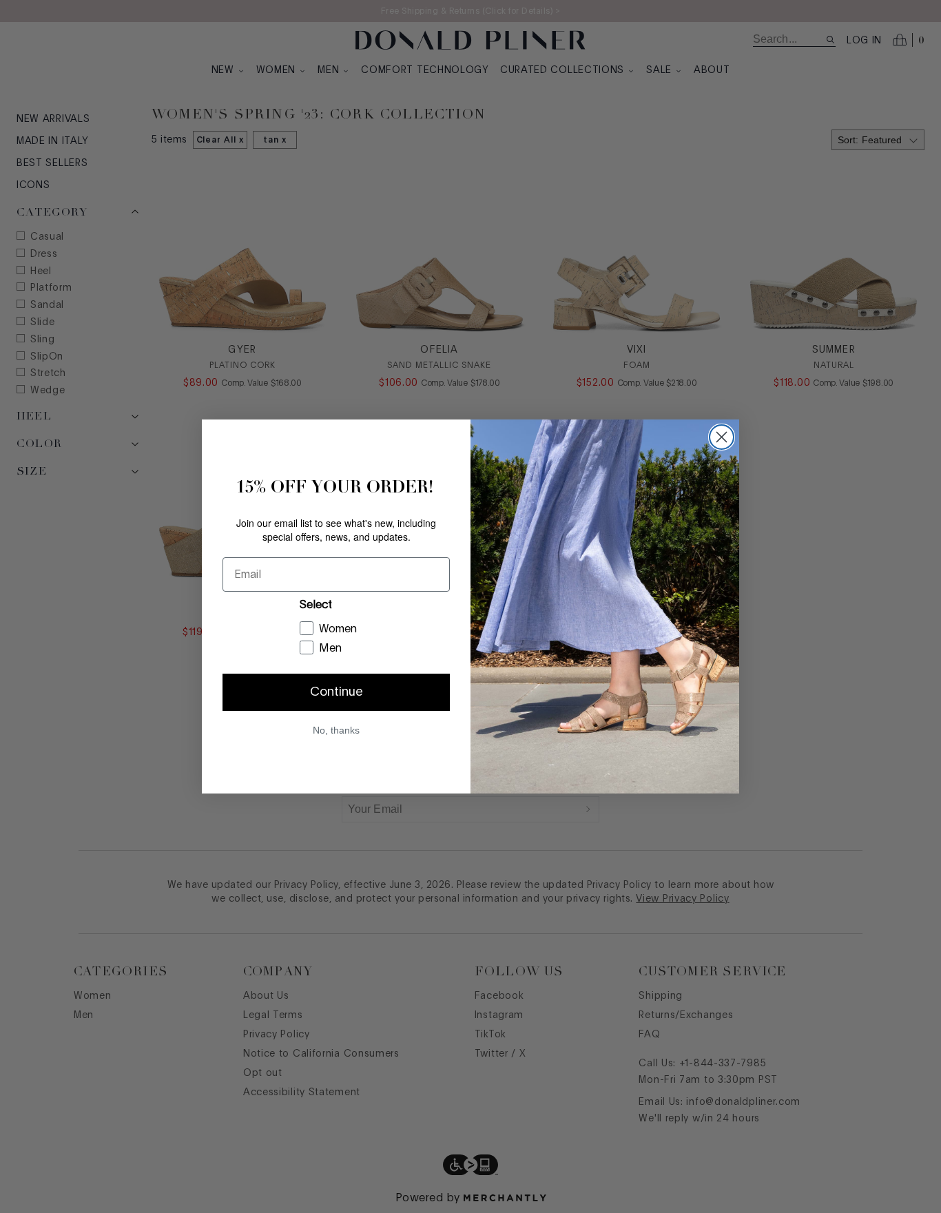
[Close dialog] (722, 437)
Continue (336, 692)
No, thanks (336, 730)
